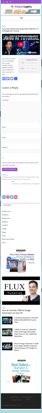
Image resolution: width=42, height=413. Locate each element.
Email (4, 137)
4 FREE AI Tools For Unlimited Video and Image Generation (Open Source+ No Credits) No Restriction (25, 332)
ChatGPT (5, 225)
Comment (5, 100)
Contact (28, 399)
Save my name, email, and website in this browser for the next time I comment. (20, 164)
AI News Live (6, 211)
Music (4, 25)
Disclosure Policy (16, 400)
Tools (4, 242)
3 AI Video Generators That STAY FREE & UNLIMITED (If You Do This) (26, 320)
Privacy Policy (14, 397)
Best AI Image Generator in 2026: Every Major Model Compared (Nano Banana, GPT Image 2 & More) (26, 347)
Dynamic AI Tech (31, 60)
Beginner (5, 222)
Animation (5, 215)
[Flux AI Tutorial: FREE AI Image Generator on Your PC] (21, 291)
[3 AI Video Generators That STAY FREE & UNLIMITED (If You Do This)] (7, 320)
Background (6, 218)
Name (4, 127)
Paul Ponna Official (8, 239)
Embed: (22, 68)
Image (4, 232)
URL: (23, 62)
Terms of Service (26, 397)
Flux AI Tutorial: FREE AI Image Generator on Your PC (16, 311)
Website (4, 147)
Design (4, 229)
